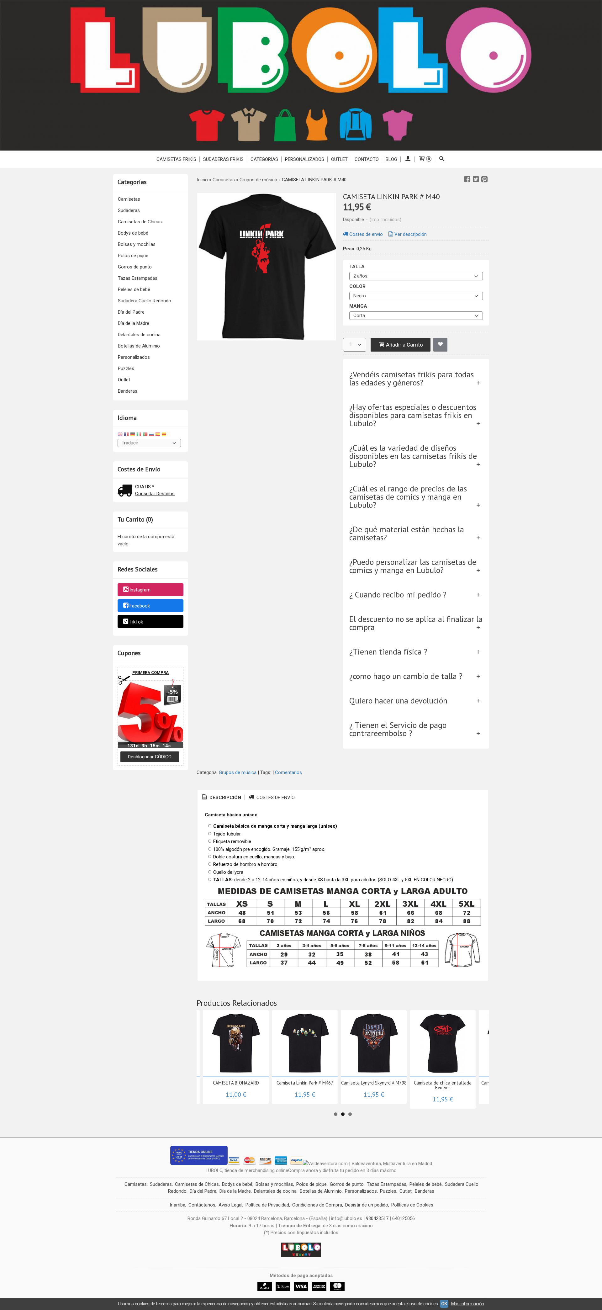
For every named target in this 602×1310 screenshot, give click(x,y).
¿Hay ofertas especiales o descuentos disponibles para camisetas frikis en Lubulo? (412, 415)
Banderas (127, 391)
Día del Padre (131, 312)
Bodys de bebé (133, 233)
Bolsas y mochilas (137, 244)
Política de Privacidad (267, 1205)
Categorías (264, 159)
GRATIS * (144, 487)
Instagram (139, 590)
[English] (120, 435)
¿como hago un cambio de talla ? (405, 676)
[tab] (221, 797)
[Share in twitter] (476, 179)
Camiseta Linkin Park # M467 (305, 1083)
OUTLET (339, 159)
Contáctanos (201, 1205)
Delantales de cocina (139, 334)
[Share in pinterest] (484, 179)
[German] (132, 435)
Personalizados (304, 159)
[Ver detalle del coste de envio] (126, 491)
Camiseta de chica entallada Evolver (443, 1085)
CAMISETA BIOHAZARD (236, 1083)
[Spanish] (157, 435)
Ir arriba (177, 1205)
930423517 (377, 1218)
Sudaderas (129, 210)
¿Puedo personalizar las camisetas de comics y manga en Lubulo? (412, 566)
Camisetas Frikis (176, 159)
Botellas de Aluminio (139, 346)
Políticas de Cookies (412, 1205)
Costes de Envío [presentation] (275, 797)
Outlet (124, 380)
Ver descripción (410, 234)
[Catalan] (164, 435)
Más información (467, 1304)
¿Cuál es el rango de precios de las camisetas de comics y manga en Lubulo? (408, 496)
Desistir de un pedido (366, 1205)
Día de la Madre (133, 323)
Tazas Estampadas (137, 278)
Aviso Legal (230, 1205)
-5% (173, 692)
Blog (391, 159)
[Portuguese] (145, 435)
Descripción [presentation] (224, 797)
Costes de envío (366, 234)
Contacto (367, 159)
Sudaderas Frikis (223, 159)
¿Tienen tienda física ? (388, 651)
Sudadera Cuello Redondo (144, 301)
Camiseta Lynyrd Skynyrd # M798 (374, 1083)
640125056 (403, 1218)
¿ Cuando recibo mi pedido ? (397, 594)
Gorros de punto (135, 267)
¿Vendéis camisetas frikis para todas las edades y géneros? (411, 378)
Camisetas (129, 199)
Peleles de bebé (134, 289)
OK (444, 1304)
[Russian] (151, 435)
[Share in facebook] (467, 179)
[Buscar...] (442, 159)
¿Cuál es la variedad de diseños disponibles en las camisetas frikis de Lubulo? (413, 456)
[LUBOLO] (301, 75)
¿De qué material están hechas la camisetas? (406, 533)
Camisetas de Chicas (140, 222)
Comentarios (288, 772)
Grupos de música (237, 772)
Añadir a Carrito (404, 345)
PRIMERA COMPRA (150, 672)
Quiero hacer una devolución (398, 700)
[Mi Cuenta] (408, 159)
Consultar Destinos (155, 493)
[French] (126, 435)
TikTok (136, 622)
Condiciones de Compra (317, 1205)
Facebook (139, 606)
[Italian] (138, 435)
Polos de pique (133, 255)
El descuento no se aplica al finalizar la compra (416, 623)
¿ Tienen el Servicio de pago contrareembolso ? (397, 729)
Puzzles (126, 368)
